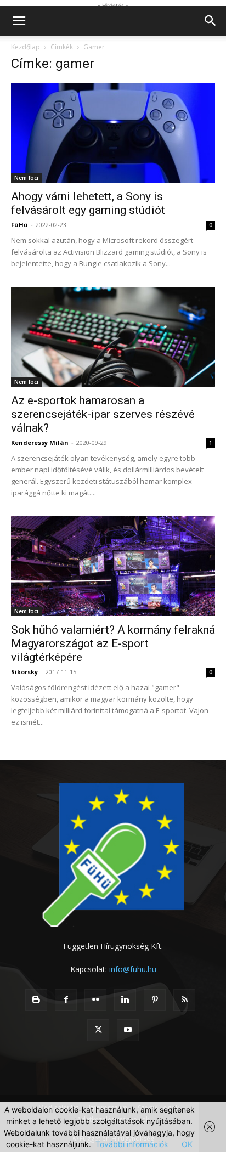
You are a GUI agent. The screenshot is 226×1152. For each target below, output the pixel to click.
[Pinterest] (155, 1000)
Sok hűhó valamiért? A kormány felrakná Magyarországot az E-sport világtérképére (113, 643)
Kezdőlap (25, 47)
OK (187, 1144)
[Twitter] (98, 1030)
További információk (131, 1144)
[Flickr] (95, 1000)
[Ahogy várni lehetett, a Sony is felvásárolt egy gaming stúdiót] (113, 133)
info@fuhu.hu (132, 969)
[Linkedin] (125, 1000)
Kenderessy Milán (40, 442)
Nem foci (26, 178)
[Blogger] (36, 1000)
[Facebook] (66, 1000)
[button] (18, 21)
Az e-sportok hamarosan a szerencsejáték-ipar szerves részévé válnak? (103, 414)
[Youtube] (128, 1030)
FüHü (19, 225)
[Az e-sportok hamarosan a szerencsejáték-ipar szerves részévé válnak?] (113, 337)
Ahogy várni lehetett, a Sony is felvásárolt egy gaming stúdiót (88, 203)
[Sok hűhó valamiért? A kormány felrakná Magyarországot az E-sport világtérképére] (113, 566)
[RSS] (184, 1000)
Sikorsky (24, 672)
